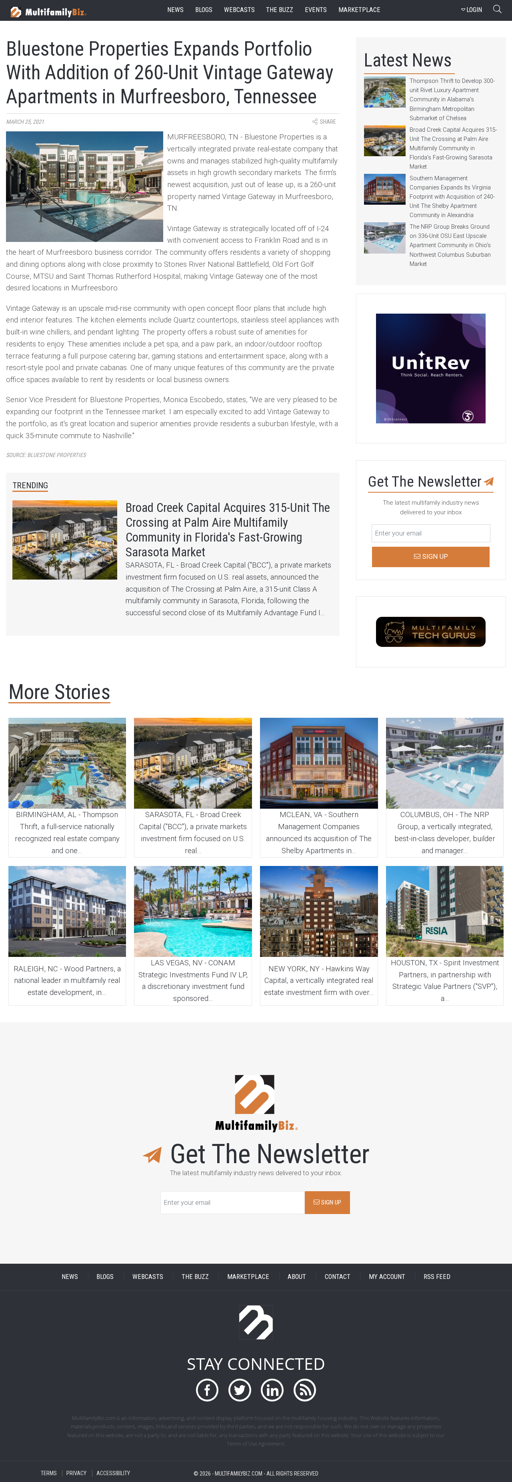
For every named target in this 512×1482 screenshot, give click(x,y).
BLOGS (105, 1277)
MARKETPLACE (248, 1277)
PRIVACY (76, 1473)
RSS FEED (437, 1277)
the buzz (279, 10)
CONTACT (337, 1277)
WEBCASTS (147, 1277)
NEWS (70, 1277)
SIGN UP (330, 1202)
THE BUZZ (195, 1277)
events (316, 10)
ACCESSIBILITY (113, 1473)
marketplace (359, 10)
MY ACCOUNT (387, 1277)
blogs (203, 10)
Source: (46, 455)
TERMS (49, 1473)
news (175, 10)
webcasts (239, 10)
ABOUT (297, 1277)
